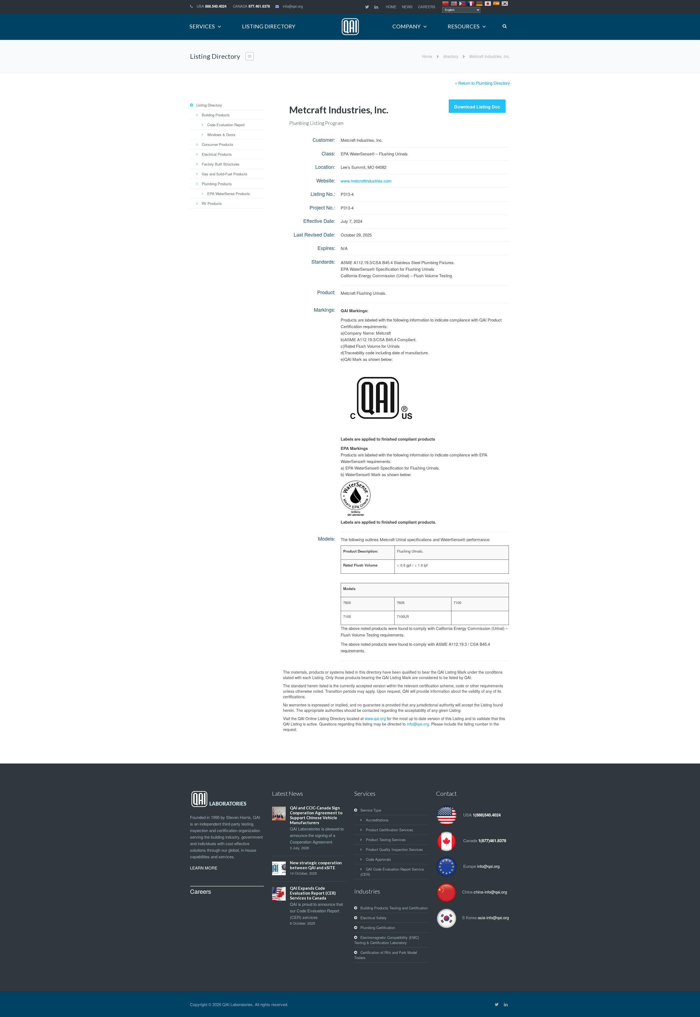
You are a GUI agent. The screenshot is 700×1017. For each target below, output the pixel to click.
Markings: (324, 309)
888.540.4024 (215, 6)
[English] (454, 3)
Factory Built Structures (221, 164)
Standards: (323, 261)
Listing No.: (323, 193)
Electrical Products (217, 154)
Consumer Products (217, 144)
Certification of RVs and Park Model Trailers (385, 955)
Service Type (370, 810)
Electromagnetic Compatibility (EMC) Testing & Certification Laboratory (386, 940)
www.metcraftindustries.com (366, 181)
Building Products (216, 114)
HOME (391, 6)
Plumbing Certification (377, 927)
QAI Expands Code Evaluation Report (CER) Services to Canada (313, 893)
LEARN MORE (203, 868)
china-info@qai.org (490, 892)
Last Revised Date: (314, 234)
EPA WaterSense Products (228, 193)
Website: (325, 180)
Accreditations (377, 820)
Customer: (324, 139)
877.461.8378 (259, 6)
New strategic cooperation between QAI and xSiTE (316, 865)
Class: (328, 153)
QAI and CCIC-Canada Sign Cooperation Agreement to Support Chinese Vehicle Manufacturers (316, 815)
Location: (325, 166)
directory (450, 56)
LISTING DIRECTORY (268, 26)
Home (427, 56)
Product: (326, 292)
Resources (464, 26)
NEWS (407, 6)
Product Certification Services (389, 829)
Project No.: (322, 207)
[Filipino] (462, 3)
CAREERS (426, 6)
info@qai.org (293, 6)
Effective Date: (319, 220)
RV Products (212, 203)
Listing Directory (209, 105)
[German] (479, 3)
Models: (326, 538)
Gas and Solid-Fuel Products (224, 173)
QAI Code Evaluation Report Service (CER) (392, 871)
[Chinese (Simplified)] (445, 3)
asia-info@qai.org (493, 917)
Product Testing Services (386, 839)
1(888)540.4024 (487, 815)
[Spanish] (496, 3)
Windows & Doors (221, 134)
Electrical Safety (373, 917)
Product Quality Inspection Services (394, 849)
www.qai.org (375, 718)
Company (406, 26)
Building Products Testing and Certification (394, 907)
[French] (471, 3)
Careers (200, 891)
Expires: (326, 247)
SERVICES (202, 26)
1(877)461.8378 (492, 841)
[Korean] (505, 3)
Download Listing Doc (477, 107)
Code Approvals (378, 859)
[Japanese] (488, 3)
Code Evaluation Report (226, 124)
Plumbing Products (217, 183)
